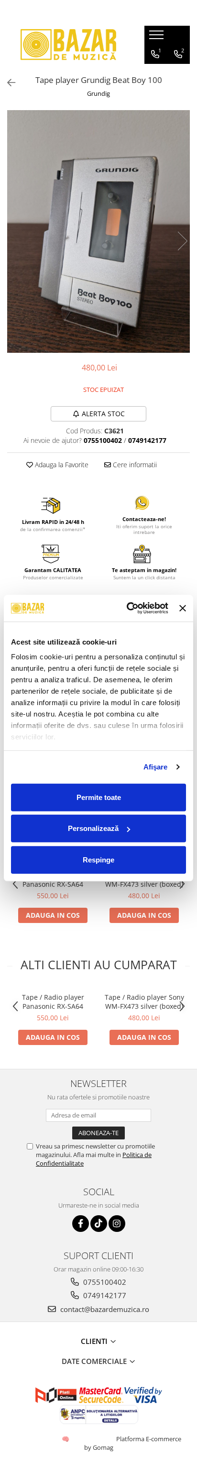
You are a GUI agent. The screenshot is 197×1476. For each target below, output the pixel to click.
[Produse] (157, 38)
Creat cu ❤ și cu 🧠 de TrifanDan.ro (66, 1439)
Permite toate (99, 797)
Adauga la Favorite (60, 464)
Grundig (98, 93)
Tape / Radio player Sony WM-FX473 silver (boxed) (144, 1002)
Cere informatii (134, 464)
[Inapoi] (7, 82)
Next (182, 241)
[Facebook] (80, 1223)
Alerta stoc (103, 413)
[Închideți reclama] (182, 608)
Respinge (98, 859)
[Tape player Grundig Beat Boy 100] (98, 231)
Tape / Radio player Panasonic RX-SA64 (53, 1002)
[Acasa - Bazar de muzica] (68, 44)
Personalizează (93, 828)
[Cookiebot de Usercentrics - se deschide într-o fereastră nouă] (127, 608)
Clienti (95, 1341)
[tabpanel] (98, 231)
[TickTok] (98, 1223)
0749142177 (103, 1295)
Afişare (155, 767)
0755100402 (103, 1282)
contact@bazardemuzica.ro (103, 1309)
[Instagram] (117, 1223)
